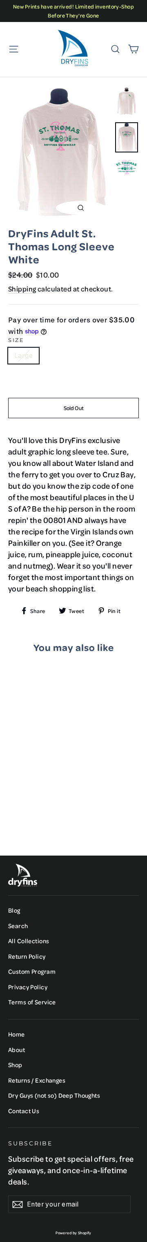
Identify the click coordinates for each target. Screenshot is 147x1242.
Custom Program (32, 971)
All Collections (28, 941)
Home (16, 1034)
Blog (14, 910)
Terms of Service (32, 1002)
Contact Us (23, 1111)
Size (16, 340)
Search (18, 926)
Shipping (22, 288)
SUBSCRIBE (30, 1143)
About (16, 1050)
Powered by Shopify (73, 1232)
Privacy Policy (27, 987)
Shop (15, 1065)
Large (23, 355)
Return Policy (27, 956)
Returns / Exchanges (36, 1080)
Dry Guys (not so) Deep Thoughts (54, 1095)
